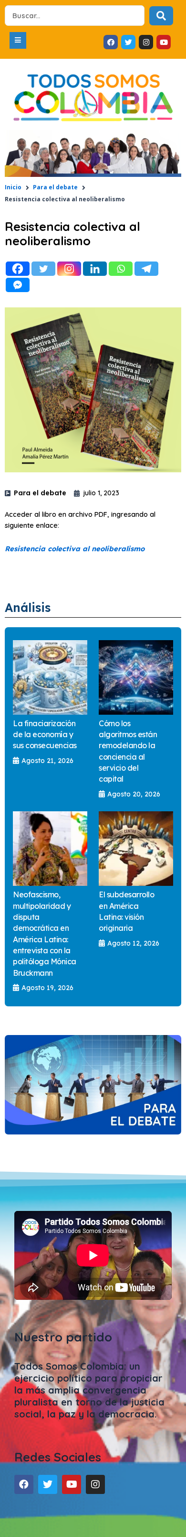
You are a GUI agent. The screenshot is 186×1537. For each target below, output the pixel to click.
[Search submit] (161, 15)
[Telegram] (146, 269)
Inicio (13, 187)
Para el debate (55, 187)
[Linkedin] (95, 269)
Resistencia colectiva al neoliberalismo (75, 548)
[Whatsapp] (121, 269)
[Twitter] (43, 269)
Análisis (28, 607)
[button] (18, 40)
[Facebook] (18, 269)
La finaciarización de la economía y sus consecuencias (45, 735)
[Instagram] (69, 269)
